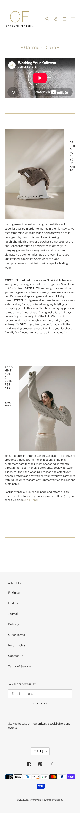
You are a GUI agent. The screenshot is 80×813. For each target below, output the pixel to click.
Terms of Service (19, 666)
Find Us (13, 603)
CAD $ (39, 751)
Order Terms (16, 634)
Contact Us (15, 655)
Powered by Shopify (52, 799)
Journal (13, 613)
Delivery (13, 624)
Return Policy (16, 645)
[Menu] (73, 18)
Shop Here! (30, 499)
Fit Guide (14, 592)
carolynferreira (33, 799)
